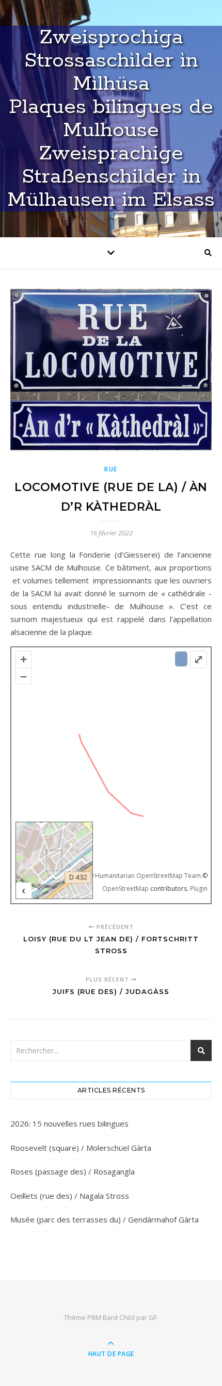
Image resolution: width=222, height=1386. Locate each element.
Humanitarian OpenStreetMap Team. (148, 875)
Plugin (198, 888)
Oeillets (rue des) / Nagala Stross (69, 1196)
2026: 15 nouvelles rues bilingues (69, 1123)
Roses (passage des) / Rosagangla (72, 1171)
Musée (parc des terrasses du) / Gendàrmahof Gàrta (104, 1219)
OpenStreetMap (125, 888)
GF (153, 1317)
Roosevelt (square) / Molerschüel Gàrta (80, 1148)
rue (111, 469)
